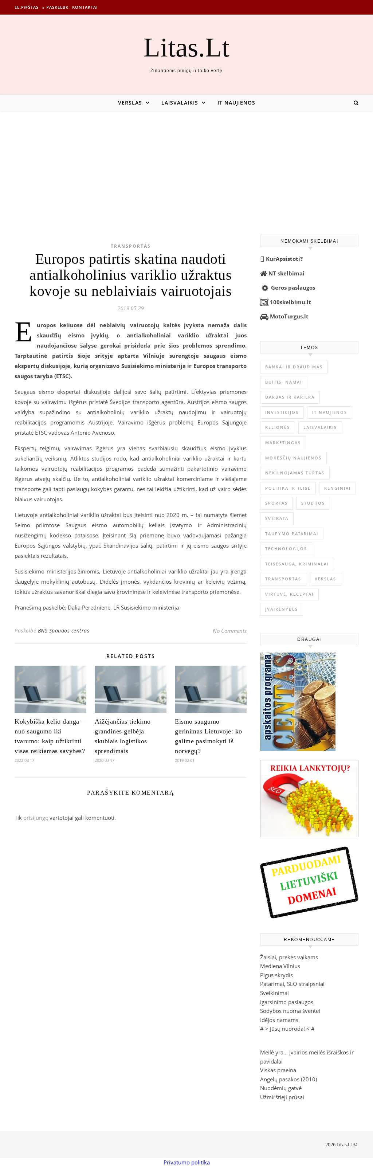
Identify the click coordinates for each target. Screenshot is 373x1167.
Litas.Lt (186, 47)
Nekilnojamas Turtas (295, 472)
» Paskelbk (55, 7)
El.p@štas (27, 7)
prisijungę (35, 817)
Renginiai (337, 488)
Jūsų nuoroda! (287, 1028)
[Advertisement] (186, 165)
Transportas (131, 246)
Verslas (130, 102)
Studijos (313, 503)
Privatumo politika (187, 1162)
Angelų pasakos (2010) (288, 1079)
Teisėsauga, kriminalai (297, 564)
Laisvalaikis (179, 102)
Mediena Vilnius (280, 966)
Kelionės (277, 427)
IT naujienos (236, 102)
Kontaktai (85, 7)
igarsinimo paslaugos (286, 1002)
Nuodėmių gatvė (281, 1088)
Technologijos (286, 548)
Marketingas (283, 442)
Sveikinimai (274, 992)
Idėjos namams (279, 1019)
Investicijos (282, 412)
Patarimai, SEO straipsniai (292, 983)
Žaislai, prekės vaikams (289, 957)
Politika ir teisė (288, 488)
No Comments (230, 630)
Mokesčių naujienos (293, 458)
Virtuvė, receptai (289, 594)
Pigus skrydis (276, 975)
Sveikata (276, 518)
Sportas (276, 503)
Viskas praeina (278, 1070)
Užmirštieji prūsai (282, 1097)
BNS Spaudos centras (64, 630)
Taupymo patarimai (291, 533)
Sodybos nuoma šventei (290, 1010)
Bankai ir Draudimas (294, 366)
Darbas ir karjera (290, 397)
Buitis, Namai (283, 382)
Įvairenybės (281, 609)
